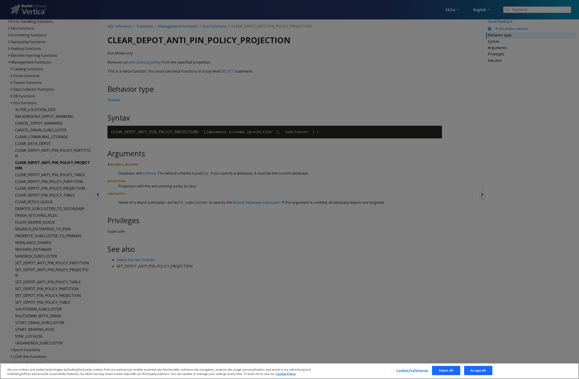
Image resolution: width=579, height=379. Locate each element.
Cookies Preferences (412, 370)
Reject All (446, 370)
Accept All (478, 370)
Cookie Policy (286, 374)
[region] (289, 371)
